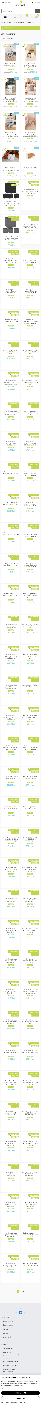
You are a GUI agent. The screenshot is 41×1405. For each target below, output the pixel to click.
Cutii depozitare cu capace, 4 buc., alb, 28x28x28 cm (10, 1174)
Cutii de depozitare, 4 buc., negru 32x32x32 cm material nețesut (11, 203)
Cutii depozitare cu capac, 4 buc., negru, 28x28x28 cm (10, 869)
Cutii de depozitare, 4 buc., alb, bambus (30, 777)
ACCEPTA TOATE (20, 1393)
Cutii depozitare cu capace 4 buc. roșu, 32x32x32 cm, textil (30, 565)
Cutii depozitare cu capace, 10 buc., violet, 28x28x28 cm (10, 1265)
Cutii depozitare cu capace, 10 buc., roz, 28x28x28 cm (10, 1143)
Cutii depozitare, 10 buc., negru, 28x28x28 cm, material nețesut (30, 869)
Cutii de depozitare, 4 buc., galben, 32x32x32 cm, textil (30, 595)
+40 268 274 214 (6, 2)
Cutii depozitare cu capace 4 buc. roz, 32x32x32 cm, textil (11, 443)
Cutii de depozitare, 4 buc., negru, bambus (30, 807)
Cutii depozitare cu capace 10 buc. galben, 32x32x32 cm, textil (10, 656)
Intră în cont (37, 2)
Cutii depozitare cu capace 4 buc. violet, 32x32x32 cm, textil (30, 534)
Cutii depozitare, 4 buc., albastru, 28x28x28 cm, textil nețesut (30, 960)
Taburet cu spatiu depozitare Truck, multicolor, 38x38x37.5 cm (10, 134)
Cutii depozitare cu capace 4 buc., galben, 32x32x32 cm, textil (10, 626)
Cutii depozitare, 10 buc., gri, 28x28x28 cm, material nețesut (30, 930)
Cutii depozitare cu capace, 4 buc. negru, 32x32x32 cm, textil (11, 260)
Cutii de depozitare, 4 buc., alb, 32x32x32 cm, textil (10, 473)
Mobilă (9, 22)
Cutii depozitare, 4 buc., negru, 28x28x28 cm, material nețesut (30, 839)
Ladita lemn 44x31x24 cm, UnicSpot (30, 168)
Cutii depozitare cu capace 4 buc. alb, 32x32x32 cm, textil (30, 473)
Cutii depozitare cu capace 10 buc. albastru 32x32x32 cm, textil (30, 747)
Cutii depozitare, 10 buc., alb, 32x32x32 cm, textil (11, 503)
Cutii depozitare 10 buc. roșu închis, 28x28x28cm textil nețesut (30, 1052)
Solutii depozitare (18, 22)
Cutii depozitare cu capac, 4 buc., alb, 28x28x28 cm (11, 1113)
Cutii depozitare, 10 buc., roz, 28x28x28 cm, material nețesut (30, 1113)
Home (3, 22)
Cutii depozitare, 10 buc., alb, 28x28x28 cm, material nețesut (30, 1174)
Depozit (5, 1333)
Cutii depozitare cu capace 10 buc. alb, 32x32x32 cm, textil (30, 504)
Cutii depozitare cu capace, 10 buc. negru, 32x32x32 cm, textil (30, 260)
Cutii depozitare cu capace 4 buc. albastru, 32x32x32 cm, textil (30, 321)
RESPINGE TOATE (20, 1398)
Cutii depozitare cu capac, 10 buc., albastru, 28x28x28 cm (10, 1021)
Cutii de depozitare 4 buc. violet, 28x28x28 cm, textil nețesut (30, 1204)
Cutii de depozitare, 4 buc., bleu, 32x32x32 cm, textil (30, 717)
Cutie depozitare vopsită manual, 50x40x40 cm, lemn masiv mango (11, 839)
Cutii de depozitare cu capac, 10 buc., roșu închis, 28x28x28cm (11, 1082)
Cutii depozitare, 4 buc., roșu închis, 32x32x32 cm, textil (30, 352)
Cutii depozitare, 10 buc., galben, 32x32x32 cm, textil (30, 626)
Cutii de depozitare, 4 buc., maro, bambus (11, 807)
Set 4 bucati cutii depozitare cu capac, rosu (11, 1052)
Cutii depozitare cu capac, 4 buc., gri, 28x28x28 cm (11, 930)
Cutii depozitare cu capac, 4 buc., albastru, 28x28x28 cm (10, 991)
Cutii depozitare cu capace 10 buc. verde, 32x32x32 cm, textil (10, 717)
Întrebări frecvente (8, 1325)
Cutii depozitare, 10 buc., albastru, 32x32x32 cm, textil (11, 352)
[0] (25, 17)
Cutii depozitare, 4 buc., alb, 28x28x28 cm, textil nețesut (30, 1143)
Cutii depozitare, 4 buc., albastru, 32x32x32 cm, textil (10, 321)
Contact (5, 1329)
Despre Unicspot (8, 1321)
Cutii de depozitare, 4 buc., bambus (11, 777)
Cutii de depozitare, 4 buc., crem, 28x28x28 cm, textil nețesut (30, 1265)
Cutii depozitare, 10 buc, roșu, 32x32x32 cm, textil (10, 594)
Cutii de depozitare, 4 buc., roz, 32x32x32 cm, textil (30, 412)
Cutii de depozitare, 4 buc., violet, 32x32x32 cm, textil (11, 534)
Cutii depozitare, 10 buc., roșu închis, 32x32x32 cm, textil (30, 382)
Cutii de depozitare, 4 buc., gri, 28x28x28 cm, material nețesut (30, 900)
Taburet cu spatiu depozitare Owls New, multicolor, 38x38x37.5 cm (10, 65)
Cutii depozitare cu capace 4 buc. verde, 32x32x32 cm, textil (11, 686)
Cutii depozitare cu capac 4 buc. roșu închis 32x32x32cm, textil (11, 382)
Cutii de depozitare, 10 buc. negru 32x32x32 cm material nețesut (30, 191)
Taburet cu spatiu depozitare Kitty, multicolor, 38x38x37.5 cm (30, 134)
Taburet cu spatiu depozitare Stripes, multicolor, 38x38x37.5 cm (10, 169)
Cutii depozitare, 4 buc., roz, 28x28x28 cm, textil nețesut (30, 1082)
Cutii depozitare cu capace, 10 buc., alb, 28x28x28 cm (10, 1204)
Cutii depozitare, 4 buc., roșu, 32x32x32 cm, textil (10, 564)
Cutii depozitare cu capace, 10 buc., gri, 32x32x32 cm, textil (30, 291)
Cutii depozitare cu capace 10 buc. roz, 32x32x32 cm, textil (30, 443)
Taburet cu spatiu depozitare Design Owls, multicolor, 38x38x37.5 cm (10, 99)
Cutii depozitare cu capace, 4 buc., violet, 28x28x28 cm (11, 1234)
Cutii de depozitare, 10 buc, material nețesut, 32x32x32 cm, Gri (30, 226)
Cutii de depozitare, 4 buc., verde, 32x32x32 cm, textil (30, 656)
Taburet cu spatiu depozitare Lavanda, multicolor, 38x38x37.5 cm (30, 65)
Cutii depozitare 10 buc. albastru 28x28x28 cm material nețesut (30, 991)
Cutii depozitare (30, 22)
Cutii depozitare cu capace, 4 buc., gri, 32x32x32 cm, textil (11, 291)
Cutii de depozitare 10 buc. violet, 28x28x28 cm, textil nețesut (30, 1234)
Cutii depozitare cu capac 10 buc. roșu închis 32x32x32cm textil (10, 412)
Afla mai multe (5, 1389)
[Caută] (37, 11)
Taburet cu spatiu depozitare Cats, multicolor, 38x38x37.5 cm (30, 99)
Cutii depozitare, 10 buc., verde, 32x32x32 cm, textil (30, 686)
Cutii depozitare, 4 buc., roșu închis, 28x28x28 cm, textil (30, 1021)
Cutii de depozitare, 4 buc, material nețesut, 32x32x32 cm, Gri (11, 238)
